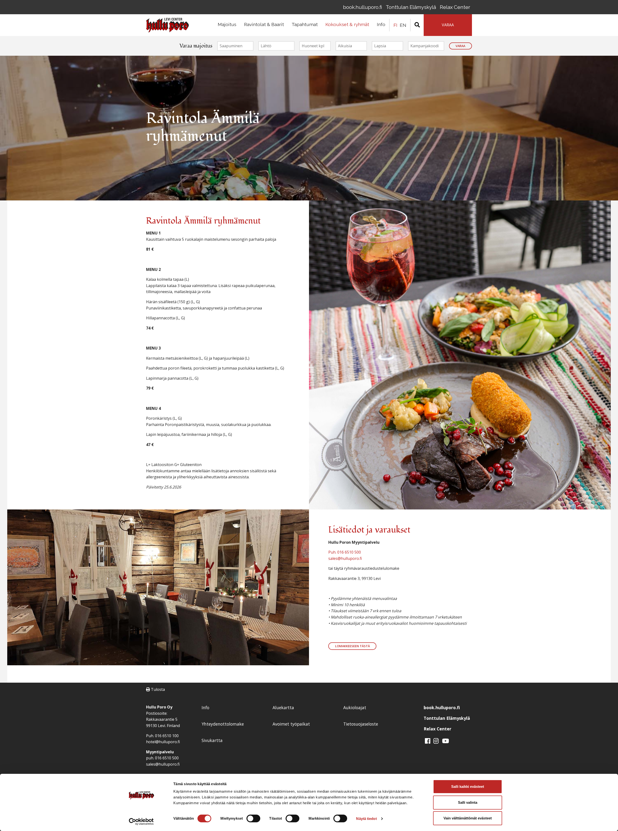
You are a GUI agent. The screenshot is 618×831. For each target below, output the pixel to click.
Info (381, 24)
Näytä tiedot (366, 819)
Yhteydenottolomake (223, 724)
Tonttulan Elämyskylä (411, 7)
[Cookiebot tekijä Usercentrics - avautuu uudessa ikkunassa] (141, 821)
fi (395, 25)
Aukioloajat (354, 707)
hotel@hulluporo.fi (163, 741)
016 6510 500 (167, 758)
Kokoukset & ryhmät (347, 24)
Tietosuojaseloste (360, 724)
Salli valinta (467, 802)
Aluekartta (283, 707)
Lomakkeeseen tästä (352, 646)
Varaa (460, 46)
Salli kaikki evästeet (467, 786)
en (403, 25)
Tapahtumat (305, 24)
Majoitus (227, 24)
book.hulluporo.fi (362, 7)
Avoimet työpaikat (291, 724)
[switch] (253, 818)
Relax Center (455, 7)
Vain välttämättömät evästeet (467, 818)
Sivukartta (212, 740)
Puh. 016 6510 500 (344, 552)
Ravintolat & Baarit (264, 24)
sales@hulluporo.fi (345, 558)
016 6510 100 (167, 735)
